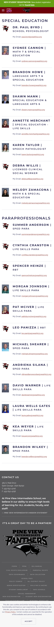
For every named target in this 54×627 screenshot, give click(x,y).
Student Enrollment (18, 589)
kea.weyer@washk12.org (32, 436)
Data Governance (17, 574)
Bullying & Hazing (39, 585)
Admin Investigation (16, 585)
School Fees (27, 578)
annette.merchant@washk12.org (35, 134)
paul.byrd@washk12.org (31, 37)
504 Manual (37, 566)
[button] (3, 10)
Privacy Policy (10, 612)
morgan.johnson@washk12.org (34, 296)
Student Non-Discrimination (38, 596)
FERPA (14, 566)
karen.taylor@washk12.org (32, 154)
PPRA (24, 566)
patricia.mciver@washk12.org (33, 316)
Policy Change (15, 581)
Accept (28, 621)
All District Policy (36, 581)
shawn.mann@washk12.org (33, 110)
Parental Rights (40, 570)
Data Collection (37, 574)
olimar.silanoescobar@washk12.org (36, 374)
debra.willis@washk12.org (32, 179)
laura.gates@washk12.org (32, 415)
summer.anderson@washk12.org (35, 234)
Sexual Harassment (27, 593)
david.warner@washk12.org (33, 395)
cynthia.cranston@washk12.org (34, 255)
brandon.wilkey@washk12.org (34, 456)
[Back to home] (27, 10)
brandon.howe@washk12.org (33, 85)
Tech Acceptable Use (15, 600)
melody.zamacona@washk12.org (35, 203)
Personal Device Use (39, 600)
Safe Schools (39, 589)
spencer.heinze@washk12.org (34, 275)
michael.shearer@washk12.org (34, 354)
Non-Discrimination (11, 596)
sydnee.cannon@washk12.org (34, 61)
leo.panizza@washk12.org (32, 333)
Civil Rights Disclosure (17, 570)
